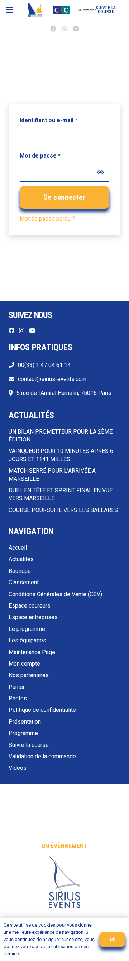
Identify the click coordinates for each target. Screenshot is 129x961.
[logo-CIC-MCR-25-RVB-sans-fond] (34, 10)
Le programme (27, 629)
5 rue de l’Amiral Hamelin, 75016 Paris (63, 393)
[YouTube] (76, 28)
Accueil (18, 547)
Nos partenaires (29, 675)
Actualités (21, 559)
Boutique (20, 571)
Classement (24, 582)
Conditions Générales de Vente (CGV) (55, 594)
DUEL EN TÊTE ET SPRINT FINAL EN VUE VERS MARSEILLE (61, 494)
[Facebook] (53, 28)
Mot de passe (55, 155)
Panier (17, 687)
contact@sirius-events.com (52, 379)
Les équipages (27, 640)
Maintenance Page (32, 652)
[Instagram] (64, 28)
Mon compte (24, 663)
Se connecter (64, 197)
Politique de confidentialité (42, 709)
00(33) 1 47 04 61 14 (44, 365)
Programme (23, 733)
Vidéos (18, 767)
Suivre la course (29, 745)
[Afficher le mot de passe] (100, 171)
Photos (18, 698)
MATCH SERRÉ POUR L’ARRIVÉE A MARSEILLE (52, 474)
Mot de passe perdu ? (47, 218)
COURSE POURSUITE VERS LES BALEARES (63, 510)
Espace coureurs (30, 605)
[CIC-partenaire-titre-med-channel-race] (61, 10)
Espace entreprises (33, 617)
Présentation (25, 721)
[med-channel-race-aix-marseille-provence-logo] (87, 10)
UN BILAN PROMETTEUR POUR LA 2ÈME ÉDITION (61, 435)
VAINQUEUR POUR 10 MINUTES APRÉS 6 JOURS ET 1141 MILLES (61, 455)
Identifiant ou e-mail (64, 120)
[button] (9, 10)
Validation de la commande (42, 756)
